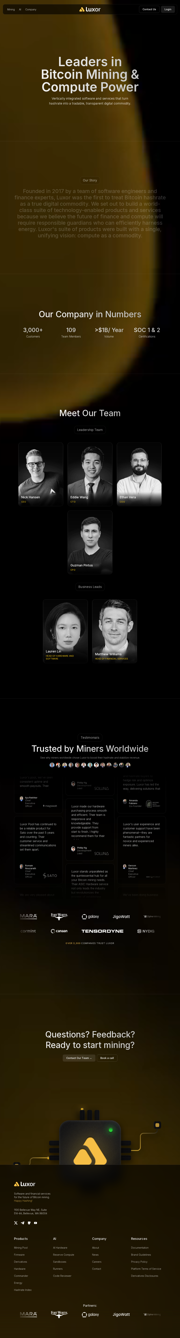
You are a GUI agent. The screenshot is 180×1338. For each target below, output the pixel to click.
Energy (18, 1282)
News (95, 1254)
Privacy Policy (139, 1261)
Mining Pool (21, 1247)
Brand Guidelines (141, 1254)
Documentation (140, 1247)
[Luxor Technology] (90, 9)
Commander (21, 1275)
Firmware (19, 1254)
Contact (96, 1268)
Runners (58, 1268)
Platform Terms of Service (146, 1268)
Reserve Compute (63, 1254)
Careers (96, 1261)
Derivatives (20, 1261)
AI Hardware (60, 1247)
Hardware (19, 1268)
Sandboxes (59, 1261)
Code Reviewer (62, 1275)
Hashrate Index (22, 1289)
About (95, 1247)
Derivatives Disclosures (144, 1275)
